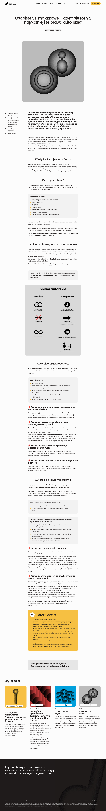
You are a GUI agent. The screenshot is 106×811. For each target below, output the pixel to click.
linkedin (42, 800)
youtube (28, 800)
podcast (51, 3)
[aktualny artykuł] (16, 711)
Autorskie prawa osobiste (11, 125)
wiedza (38, 3)
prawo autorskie (49, 30)
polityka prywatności (95, 800)
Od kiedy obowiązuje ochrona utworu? (12, 121)
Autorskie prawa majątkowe (11, 130)
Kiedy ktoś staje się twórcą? (11, 114)
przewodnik (95, 3)
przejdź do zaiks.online (82, 3)
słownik (44, 3)
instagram (21, 800)
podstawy (58, 30)
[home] (10, 3)
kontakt (58, 3)
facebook (13, 800)
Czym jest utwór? (11, 118)
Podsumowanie (10, 133)
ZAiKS (64, 3)
